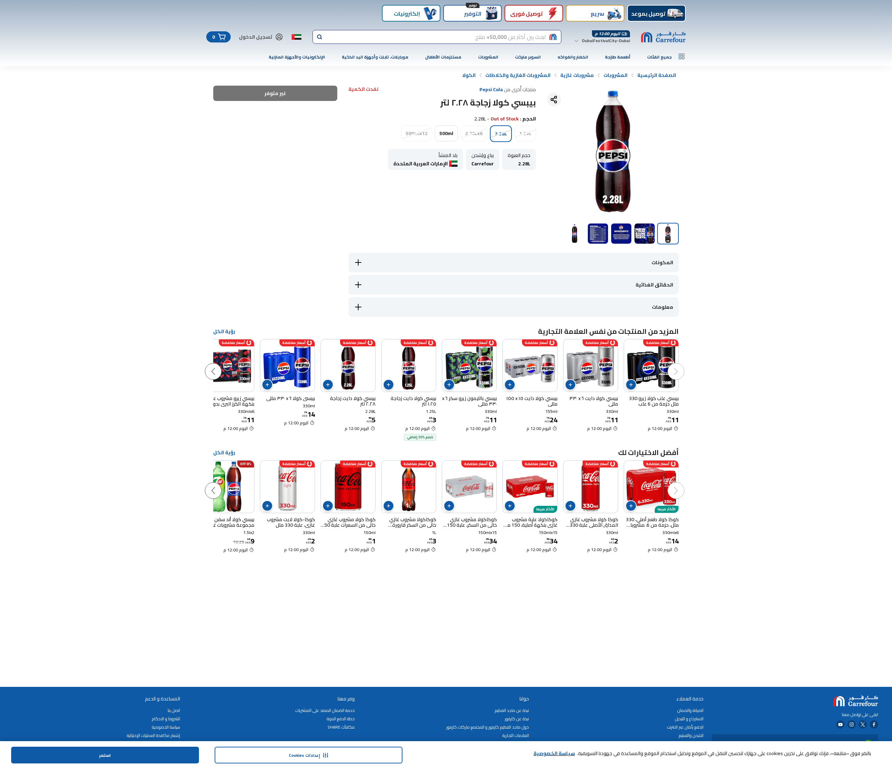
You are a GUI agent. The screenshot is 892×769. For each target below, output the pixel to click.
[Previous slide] (683, 364)
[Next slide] (220, 364)
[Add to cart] (631, 384)
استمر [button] (105, 755)
